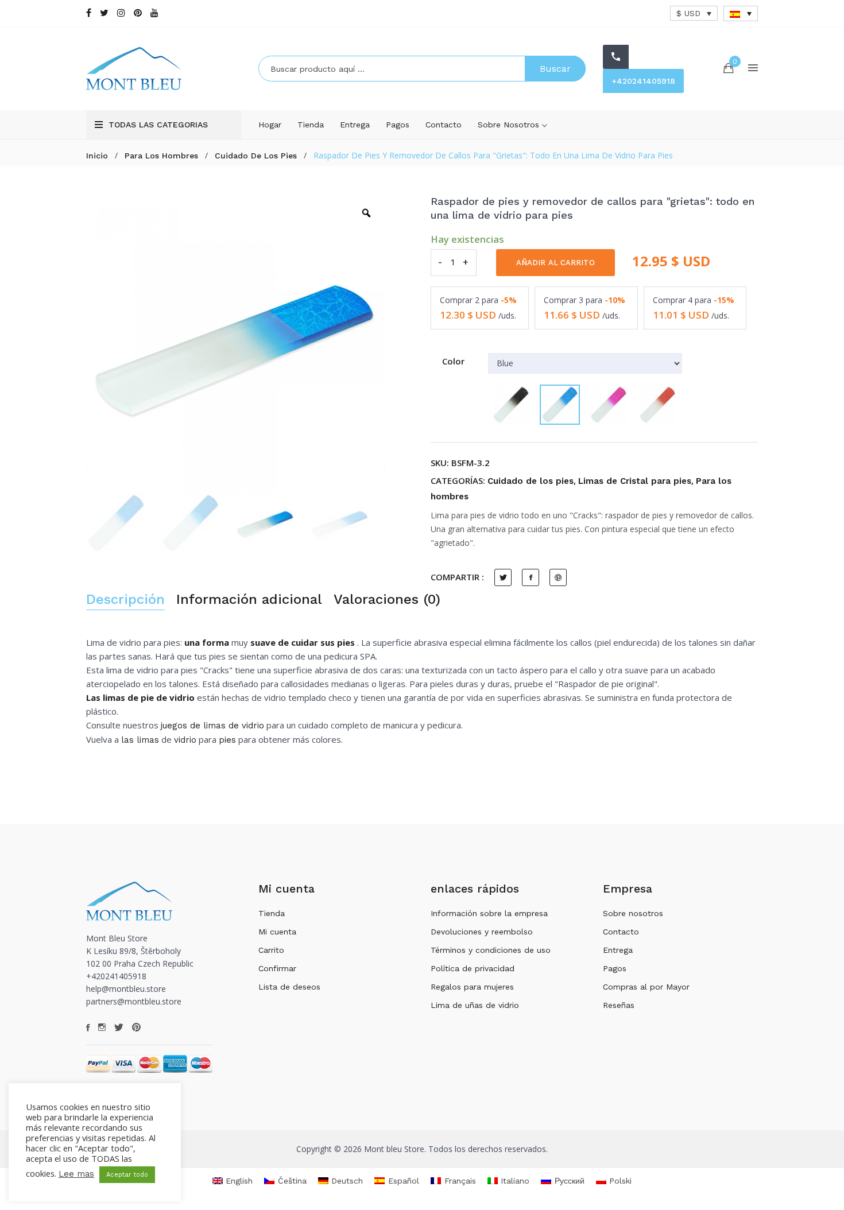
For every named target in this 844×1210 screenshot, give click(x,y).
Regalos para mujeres (472, 986)
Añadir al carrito (555, 262)
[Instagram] (121, 12)
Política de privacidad (472, 968)
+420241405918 (643, 81)
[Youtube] (154, 12)
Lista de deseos (289, 986)
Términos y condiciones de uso (491, 950)
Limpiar (500, 444)
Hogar (269, 124)
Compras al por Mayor (646, 986)
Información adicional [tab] (249, 599)
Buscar (555, 68)
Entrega (355, 124)
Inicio (97, 155)
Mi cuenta (277, 931)
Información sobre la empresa (489, 913)
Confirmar (277, 968)
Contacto (443, 124)
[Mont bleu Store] (163, 68)
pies (227, 740)
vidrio (185, 740)
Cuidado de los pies (256, 155)
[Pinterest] (138, 12)
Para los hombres (161, 155)
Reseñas (618, 1005)
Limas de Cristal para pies (634, 481)
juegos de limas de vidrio (212, 725)
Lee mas (76, 1174)
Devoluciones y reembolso (482, 931)
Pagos (397, 124)
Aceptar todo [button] (127, 1174)
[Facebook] (88, 12)
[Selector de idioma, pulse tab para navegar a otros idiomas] (740, 13)
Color (453, 361)
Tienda (310, 124)
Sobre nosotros (510, 124)
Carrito (271, 950)
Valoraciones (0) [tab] (387, 599)
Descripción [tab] (125, 599)
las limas (140, 740)
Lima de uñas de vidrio (475, 1005)
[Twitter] (104, 12)
